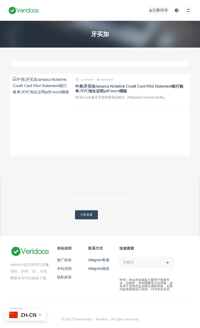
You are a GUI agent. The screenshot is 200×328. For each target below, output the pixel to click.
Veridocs (102, 319)
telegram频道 (98, 269)
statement (106, 79)
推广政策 (64, 260)
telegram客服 (98, 260)
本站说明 (64, 269)
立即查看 (86, 214)
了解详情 (113, 214)
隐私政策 (64, 277)
